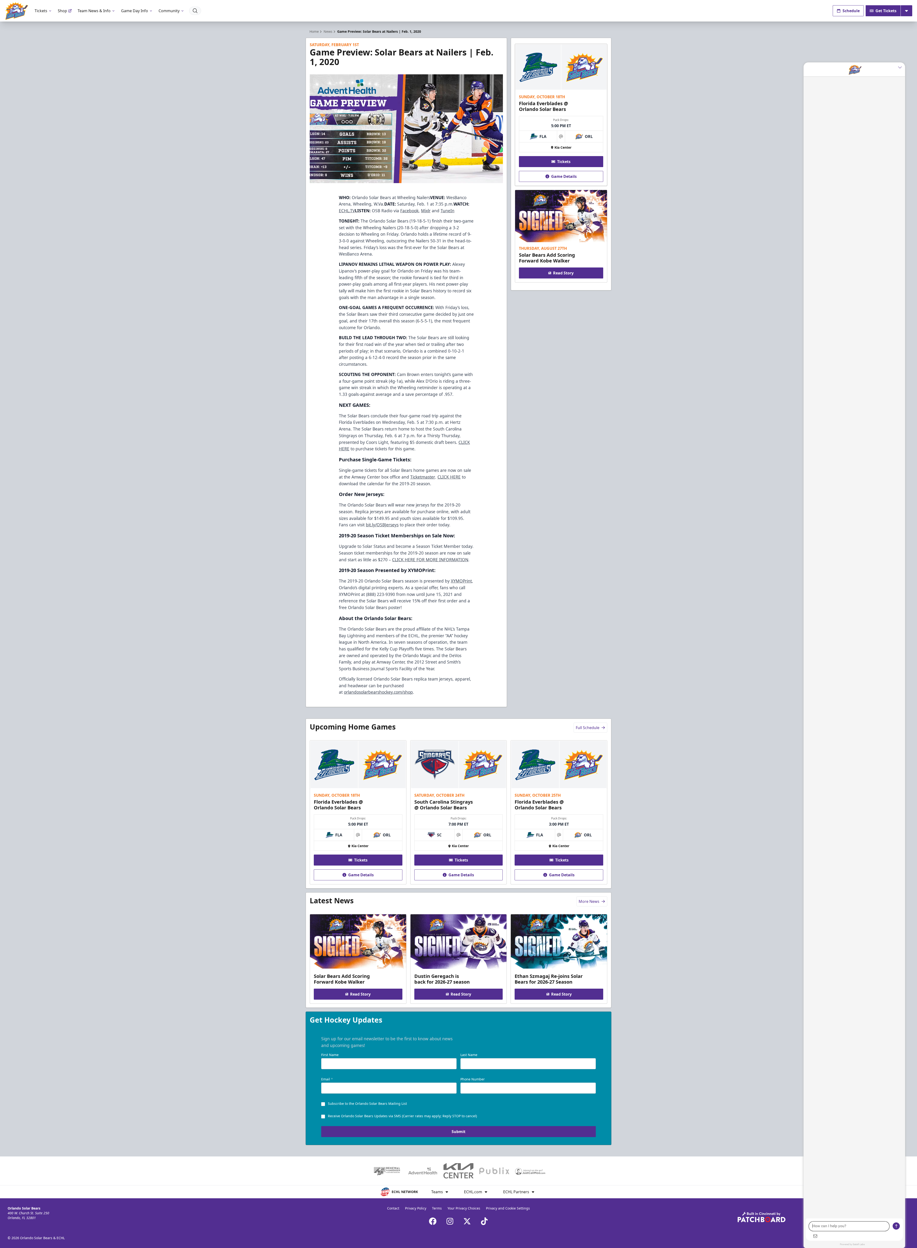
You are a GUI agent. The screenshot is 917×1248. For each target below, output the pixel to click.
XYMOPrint (461, 581)
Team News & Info (94, 10)
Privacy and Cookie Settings (508, 1208)
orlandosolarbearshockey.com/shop (378, 692)
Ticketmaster (422, 477)
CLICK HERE (449, 477)
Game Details (564, 176)
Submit (458, 1131)
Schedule (851, 10)
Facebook (409, 210)
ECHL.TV (347, 210)
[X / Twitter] (467, 1221)
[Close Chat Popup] (901, 67)
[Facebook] (432, 1221)
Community (169, 10)
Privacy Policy (415, 1208)
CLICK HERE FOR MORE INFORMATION (430, 559)
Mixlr (426, 210)
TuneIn (447, 210)
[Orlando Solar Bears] (16, 11)
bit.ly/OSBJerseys (382, 525)
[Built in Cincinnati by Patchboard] (761, 1217)
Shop (62, 10)
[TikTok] (484, 1221)
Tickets (41, 10)
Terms (437, 1208)
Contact (393, 1208)
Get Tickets (885, 10)
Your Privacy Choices (464, 1208)
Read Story (563, 273)
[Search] (195, 11)
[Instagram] (450, 1221)
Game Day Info (134, 10)
